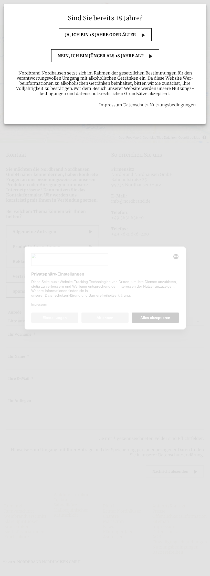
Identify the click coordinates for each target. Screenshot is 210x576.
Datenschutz (136, 104)
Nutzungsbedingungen (173, 104)
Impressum (110, 104)
